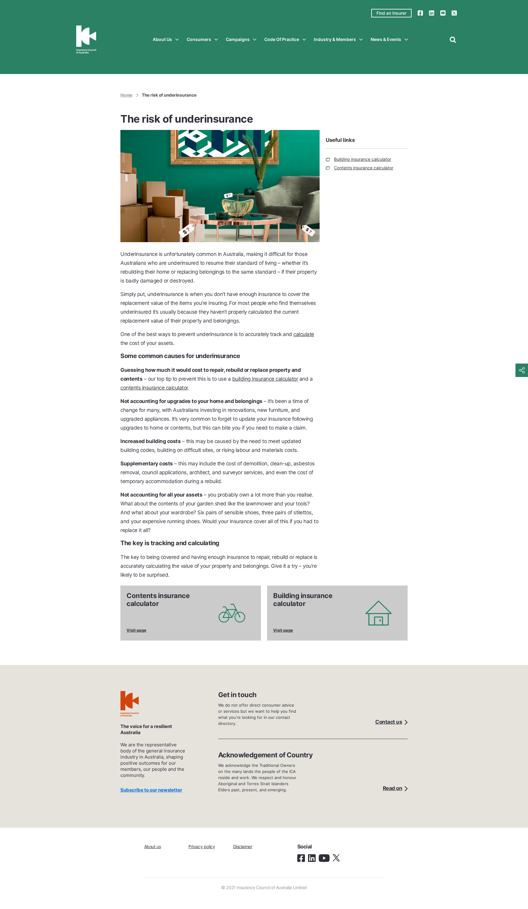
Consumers (199, 39)
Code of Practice (281, 39)
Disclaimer (242, 846)
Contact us (388, 722)
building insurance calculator (265, 379)
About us (162, 39)
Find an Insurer (391, 13)
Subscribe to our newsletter (151, 790)
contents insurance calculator (154, 388)
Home (126, 95)
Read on (392, 788)
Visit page (136, 630)
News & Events (386, 39)
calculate (303, 334)
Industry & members (335, 39)
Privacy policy (202, 846)
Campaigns (238, 39)
